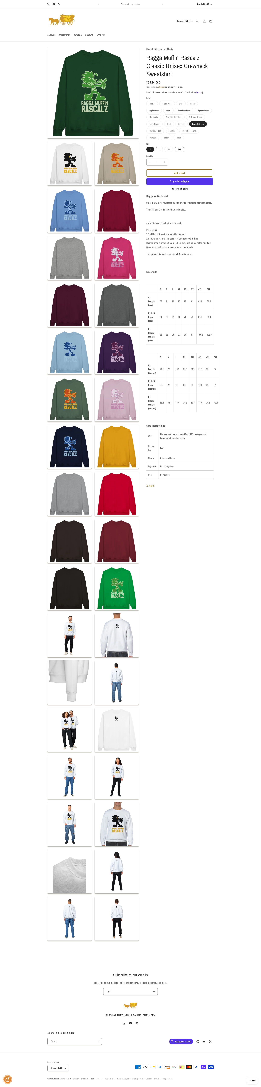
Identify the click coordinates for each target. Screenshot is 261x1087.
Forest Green (198, 123)
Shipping (161, 86)
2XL (179, 149)
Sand (194, 104)
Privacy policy (109, 1078)
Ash (182, 104)
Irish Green (156, 124)
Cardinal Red (157, 131)
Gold (170, 111)
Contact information (153, 1078)
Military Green (197, 117)
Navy (180, 138)
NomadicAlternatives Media (64, 1079)
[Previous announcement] (98, 4)
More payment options (180, 188)
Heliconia (155, 117)
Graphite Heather (175, 117)
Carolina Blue (185, 111)
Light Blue (156, 111)
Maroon (154, 138)
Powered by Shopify (81, 1079)
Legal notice (167, 1078)
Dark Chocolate (190, 131)
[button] (197, 21)
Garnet (183, 124)
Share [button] (151, 485)
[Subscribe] (154, 991)
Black (168, 138)
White (154, 104)
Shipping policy (137, 1078)
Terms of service (123, 1078)
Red (170, 124)
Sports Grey (205, 111)
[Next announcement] (162, 4)
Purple (173, 131)
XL (170, 150)
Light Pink (169, 104)
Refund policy (96, 1078)
